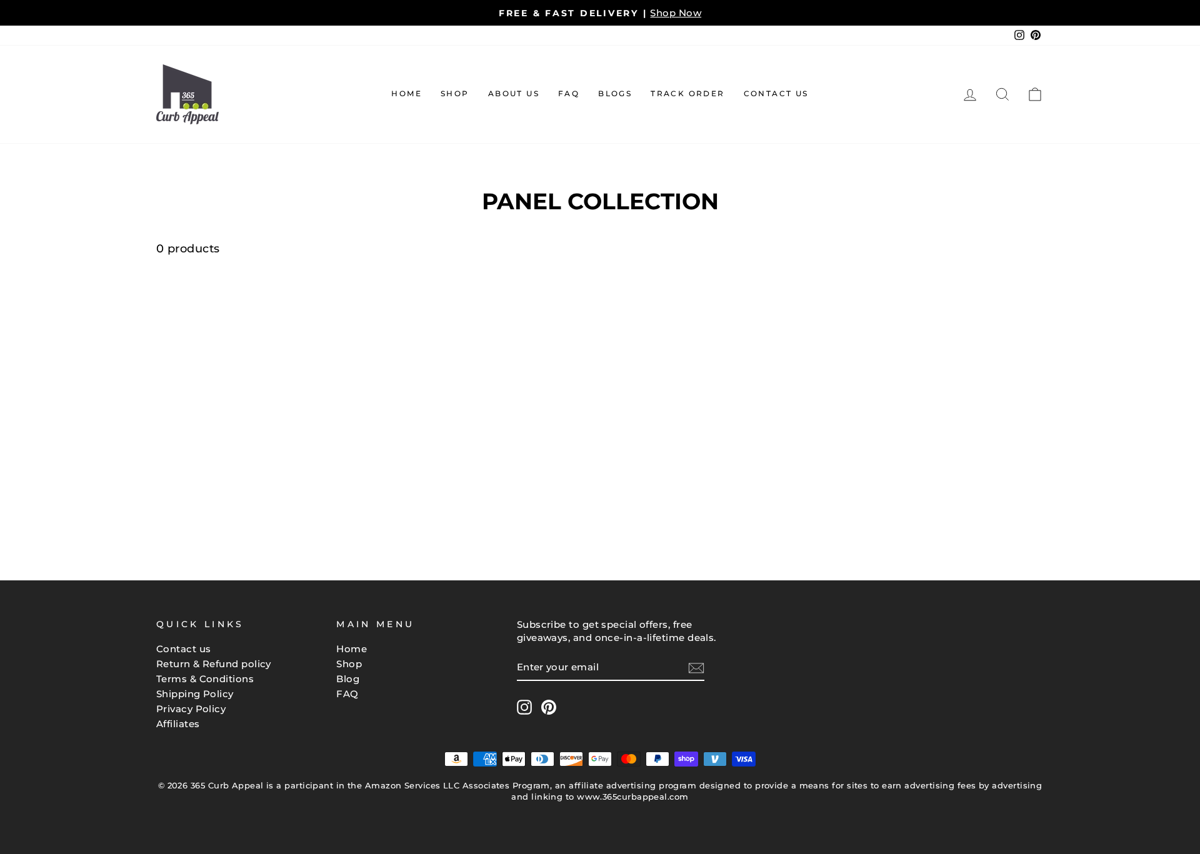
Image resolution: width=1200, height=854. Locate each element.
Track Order (687, 93)
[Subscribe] (696, 667)
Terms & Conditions (205, 679)
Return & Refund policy (213, 664)
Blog (347, 679)
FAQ (568, 93)
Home (406, 93)
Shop (455, 93)
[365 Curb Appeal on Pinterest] (548, 707)
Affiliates (178, 724)
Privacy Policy (191, 709)
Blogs (615, 93)
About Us (513, 93)
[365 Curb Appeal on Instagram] (524, 707)
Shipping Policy (195, 694)
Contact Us (776, 93)
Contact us (183, 649)
